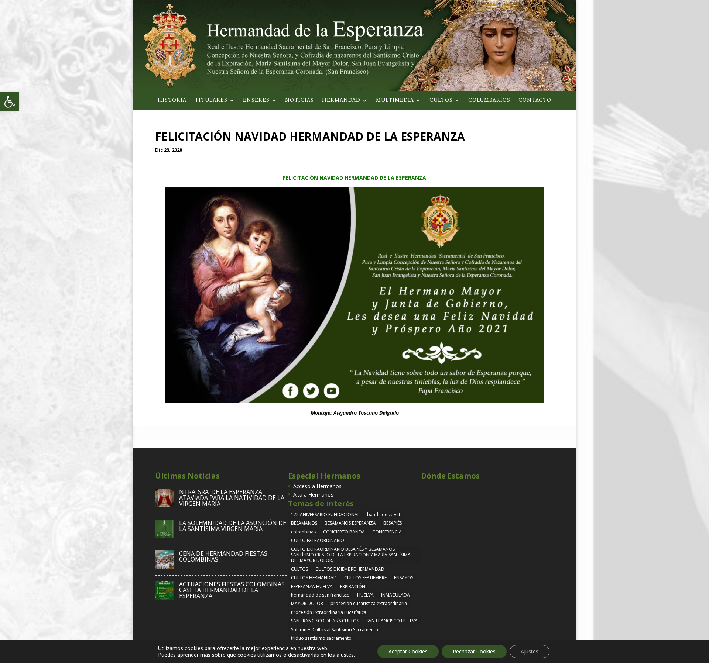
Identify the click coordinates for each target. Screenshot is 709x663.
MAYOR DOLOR (307, 603)
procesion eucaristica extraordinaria (368, 603)
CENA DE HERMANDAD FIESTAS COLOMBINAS (223, 556)
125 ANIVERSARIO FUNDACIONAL (325, 514)
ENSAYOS (403, 577)
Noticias (299, 100)
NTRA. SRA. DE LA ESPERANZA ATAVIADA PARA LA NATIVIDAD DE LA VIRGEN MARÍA (231, 498)
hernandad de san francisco (320, 595)
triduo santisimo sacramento (321, 638)
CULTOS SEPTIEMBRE (365, 577)
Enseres (256, 100)
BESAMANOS (304, 523)
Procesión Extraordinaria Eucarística (328, 612)
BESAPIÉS (392, 523)
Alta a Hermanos (313, 494)
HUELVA (365, 595)
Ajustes (529, 651)
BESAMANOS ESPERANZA (350, 523)
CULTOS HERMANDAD (314, 577)
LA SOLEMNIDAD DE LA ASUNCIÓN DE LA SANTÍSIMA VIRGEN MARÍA (232, 526)
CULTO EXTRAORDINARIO (317, 540)
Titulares (211, 100)
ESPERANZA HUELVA (312, 586)
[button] (9, 101)
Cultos (441, 100)
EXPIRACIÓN (352, 586)
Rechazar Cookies (474, 651)
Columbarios (489, 100)
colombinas (303, 532)
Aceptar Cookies (408, 651)
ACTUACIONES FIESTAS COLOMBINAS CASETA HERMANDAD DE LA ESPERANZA (232, 590)
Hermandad (341, 100)
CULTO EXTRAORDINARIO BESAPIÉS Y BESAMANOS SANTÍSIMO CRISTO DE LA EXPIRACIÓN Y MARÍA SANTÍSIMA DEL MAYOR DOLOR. (351, 555)
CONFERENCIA (387, 532)
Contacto (534, 100)
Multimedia (395, 100)
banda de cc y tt (383, 514)
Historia (172, 100)
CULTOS (299, 569)
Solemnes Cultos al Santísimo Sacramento (334, 629)
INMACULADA (395, 595)
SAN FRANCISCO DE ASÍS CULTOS (325, 621)
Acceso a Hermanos (317, 486)
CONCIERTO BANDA (344, 532)
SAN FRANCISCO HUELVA (392, 621)
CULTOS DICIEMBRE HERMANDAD (349, 569)
